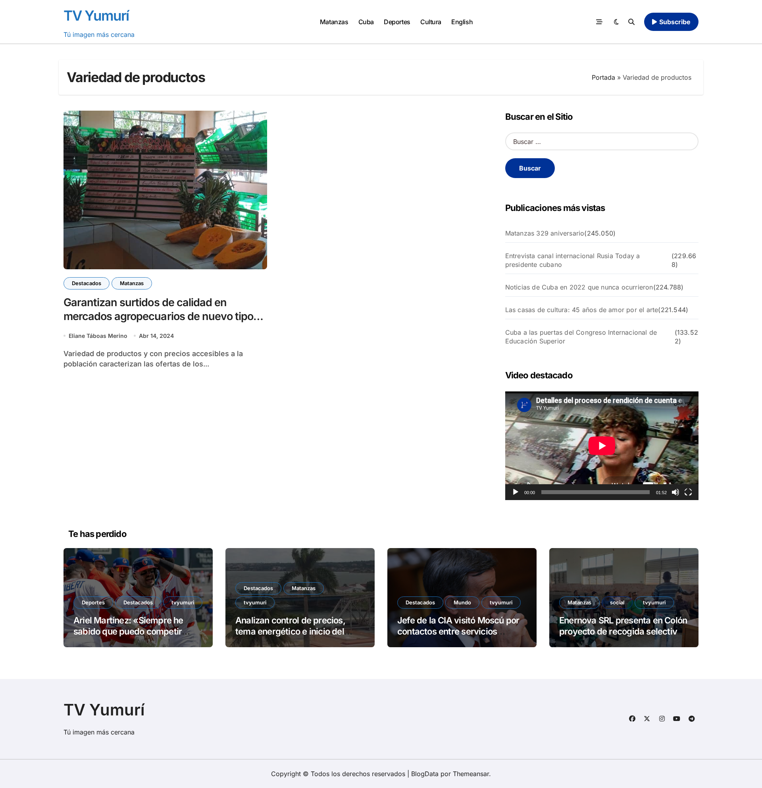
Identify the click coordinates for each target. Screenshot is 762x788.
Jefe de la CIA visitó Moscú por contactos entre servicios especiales (458, 631)
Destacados (86, 283)
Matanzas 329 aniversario (545, 233)
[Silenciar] (675, 492)
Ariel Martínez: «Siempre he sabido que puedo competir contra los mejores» (128, 631)
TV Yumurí (96, 15)
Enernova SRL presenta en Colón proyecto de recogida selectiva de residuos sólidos (623, 631)
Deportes (397, 22)
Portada (603, 77)
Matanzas (334, 22)
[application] (601, 445)
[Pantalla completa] (688, 492)
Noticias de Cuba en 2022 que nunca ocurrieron (579, 287)
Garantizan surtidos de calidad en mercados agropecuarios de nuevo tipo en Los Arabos (158, 316)
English (462, 22)
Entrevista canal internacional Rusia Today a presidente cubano (572, 260)
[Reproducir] (516, 492)
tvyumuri (182, 602)
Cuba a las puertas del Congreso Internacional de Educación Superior (581, 336)
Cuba (366, 22)
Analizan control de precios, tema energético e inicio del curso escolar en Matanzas (290, 631)
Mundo (462, 602)
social (617, 602)
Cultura (430, 22)
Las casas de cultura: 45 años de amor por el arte (581, 310)
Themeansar (471, 774)
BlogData (425, 774)
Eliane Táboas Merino (98, 335)
